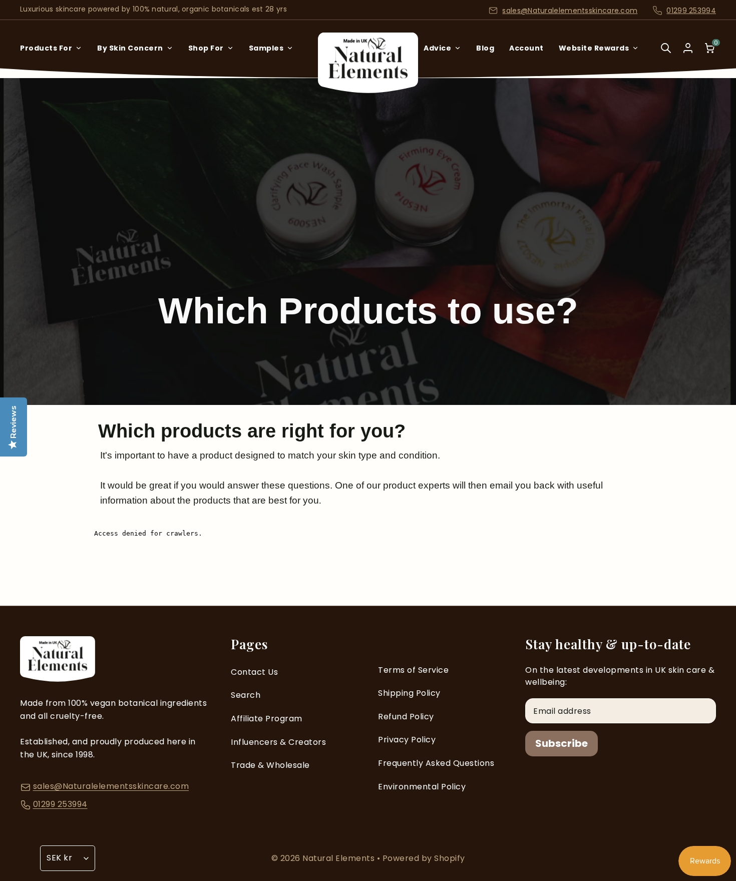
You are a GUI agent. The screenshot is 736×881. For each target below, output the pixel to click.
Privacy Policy (407, 739)
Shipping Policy (409, 693)
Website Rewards (594, 48)
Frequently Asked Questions (436, 763)
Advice (437, 48)
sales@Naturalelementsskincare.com (569, 11)
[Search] (666, 55)
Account (526, 48)
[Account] (688, 48)
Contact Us (254, 672)
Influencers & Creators (278, 742)
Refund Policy (406, 716)
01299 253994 (691, 11)
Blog (485, 48)
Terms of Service (413, 670)
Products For (46, 48)
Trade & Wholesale (270, 765)
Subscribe (561, 743)
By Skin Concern (130, 48)
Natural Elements (339, 858)
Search (245, 695)
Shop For (206, 48)
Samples (266, 48)
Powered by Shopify (424, 858)
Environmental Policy (422, 786)
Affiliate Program (266, 718)
